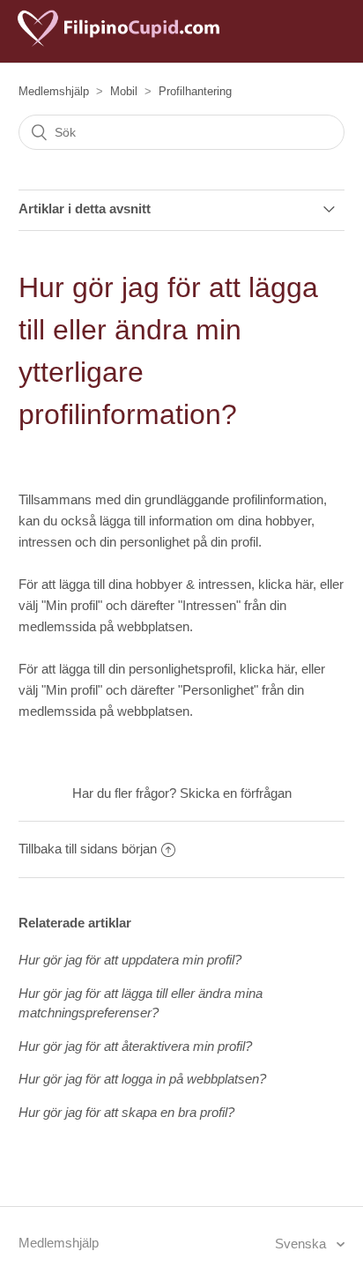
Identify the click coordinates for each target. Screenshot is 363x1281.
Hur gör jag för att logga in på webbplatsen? (142, 1078)
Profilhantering (195, 91)
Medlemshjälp (54, 91)
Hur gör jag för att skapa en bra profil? (126, 1112)
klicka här (285, 584)
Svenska (302, 1243)
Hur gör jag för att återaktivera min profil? (135, 1046)
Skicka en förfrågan (236, 793)
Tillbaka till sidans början (88, 848)
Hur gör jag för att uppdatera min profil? (130, 959)
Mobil (123, 91)
